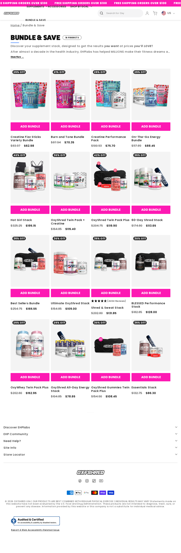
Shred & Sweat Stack (107, 307)
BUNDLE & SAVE (35, 20)
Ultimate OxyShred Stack (70, 303)
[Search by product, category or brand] (101, 13)
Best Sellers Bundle (25, 303)
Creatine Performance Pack (108, 138)
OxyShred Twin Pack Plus (110, 220)
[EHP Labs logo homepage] (11, 13)
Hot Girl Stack (21, 220)
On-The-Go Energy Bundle (146, 138)
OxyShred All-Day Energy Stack (70, 389)
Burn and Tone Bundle (67, 137)
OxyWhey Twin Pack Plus (29, 387)
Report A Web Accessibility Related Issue (35, 529)
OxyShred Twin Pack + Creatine (68, 221)
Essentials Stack (144, 387)
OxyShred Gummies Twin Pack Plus (110, 389)
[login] (147, 13)
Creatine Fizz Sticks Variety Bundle (26, 138)
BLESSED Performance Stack (148, 305)
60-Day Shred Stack (147, 220)
